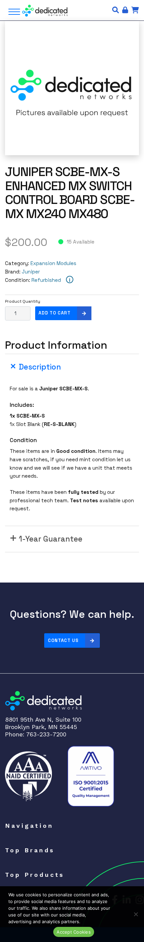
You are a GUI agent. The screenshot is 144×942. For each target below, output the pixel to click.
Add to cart (55, 313)
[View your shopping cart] (135, 10)
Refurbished (46, 280)
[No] (135, 914)
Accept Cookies (74, 932)
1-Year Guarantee (50, 539)
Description (40, 367)
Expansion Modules (53, 263)
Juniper (31, 271)
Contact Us (63, 640)
